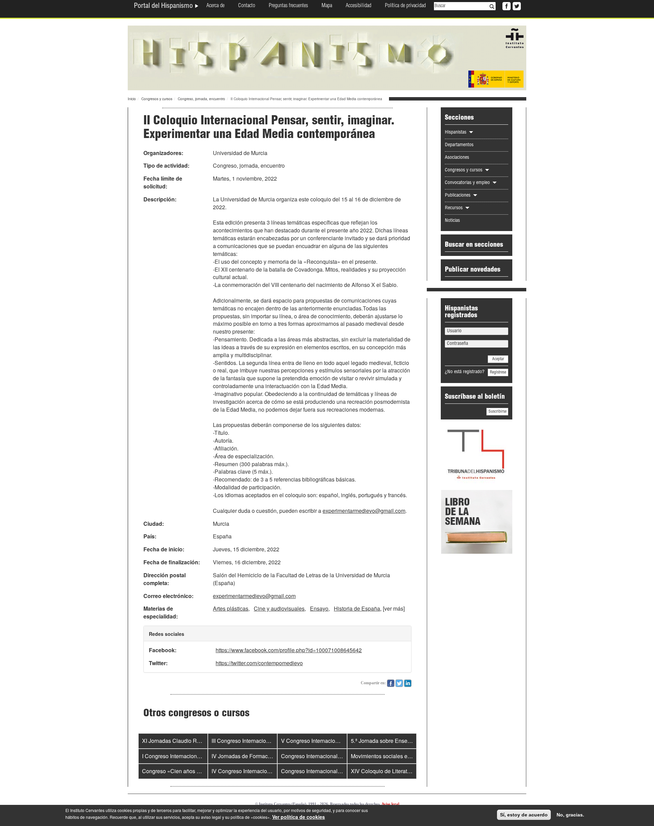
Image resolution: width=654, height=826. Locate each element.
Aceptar (498, 359)
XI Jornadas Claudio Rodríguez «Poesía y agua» (201, 741)
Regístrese (498, 372)
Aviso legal (390, 804)
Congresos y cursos (156, 98)
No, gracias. (570, 814)
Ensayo (319, 608)
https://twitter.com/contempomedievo (259, 663)
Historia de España (357, 608)
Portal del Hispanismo (164, 6)
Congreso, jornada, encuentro (201, 98)
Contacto (246, 6)
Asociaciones (457, 157)
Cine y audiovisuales (279, 608)
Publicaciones (458, 195)
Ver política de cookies (298, 816)
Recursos (454, 208)
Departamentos (459, 145)
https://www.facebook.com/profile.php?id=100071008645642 (289, 650)
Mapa (327, 6)
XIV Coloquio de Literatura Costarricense (400, 771)
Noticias (452, 220)
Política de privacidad (405, 6)
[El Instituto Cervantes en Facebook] (505, 5)
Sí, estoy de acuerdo (524, 814)
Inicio (132, 98)
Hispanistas (456, 132)
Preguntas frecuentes (288, 6)
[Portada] (327, 57)
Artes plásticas (230, 608)
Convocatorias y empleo (468, 183)
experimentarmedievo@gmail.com (364, 511)
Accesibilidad (358, 6)
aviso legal (211, 817)
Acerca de (215, 6)
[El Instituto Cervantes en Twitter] (516, 5)
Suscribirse (497, 412)
